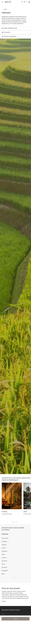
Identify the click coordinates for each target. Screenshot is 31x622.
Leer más (4, 601)
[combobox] (25, 2)
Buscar (15, 618)
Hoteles (5, 9)
